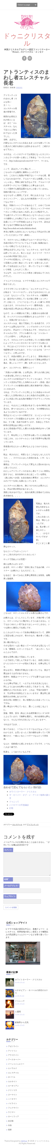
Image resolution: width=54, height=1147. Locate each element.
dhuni (19, 87)
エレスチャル (17, 824)
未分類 (10, 1121)
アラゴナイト (13, 1055)
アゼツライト (13, 1046)
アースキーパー (14, 1059)
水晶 (10, 1125)
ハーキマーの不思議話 (19, 805)
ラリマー (11, 1112)
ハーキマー (12, 1099)
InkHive (24, 1141)
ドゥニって (14, 801)
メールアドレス (11, 885)
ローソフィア (13, 1116)
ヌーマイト (12, 1094)
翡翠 (10, 1130)
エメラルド (12, 1068)
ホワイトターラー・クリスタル (22, 791)
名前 (6, 879)
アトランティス (33, 824)
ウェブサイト (10, 896)
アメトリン (12, 1051)
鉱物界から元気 (22, 1022)
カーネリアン (13, 1086)
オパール (11, 1077)
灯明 (11, 808)
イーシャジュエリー (16, 1064)
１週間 (18, 1011)
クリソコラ (12, 1090)
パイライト (12, 1103)
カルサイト (12, 1081)
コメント (8, 849)
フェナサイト (13, 1108)
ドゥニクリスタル (27, 39)
